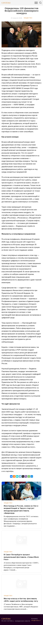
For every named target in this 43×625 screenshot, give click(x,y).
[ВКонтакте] (11, 476)
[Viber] (26, 476)
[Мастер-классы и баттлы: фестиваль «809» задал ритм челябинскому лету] (21, 583)
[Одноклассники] (14, 476)
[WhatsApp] (29, 476)
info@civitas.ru (36, 620)
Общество (28, 18)
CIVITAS (6, 3)
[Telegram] (20, 476)
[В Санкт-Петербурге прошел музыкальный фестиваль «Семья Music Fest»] (21, 540)
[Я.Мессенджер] (17, 476)
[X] (23, 476)
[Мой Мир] (31, 476)
